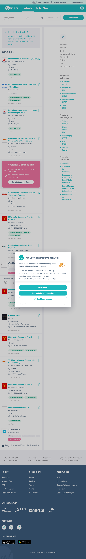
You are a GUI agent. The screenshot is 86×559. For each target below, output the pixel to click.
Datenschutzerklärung (27, 279)
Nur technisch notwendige (43, 293)
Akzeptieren (43, 287)
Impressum (64, 304)
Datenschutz (22, 304)
